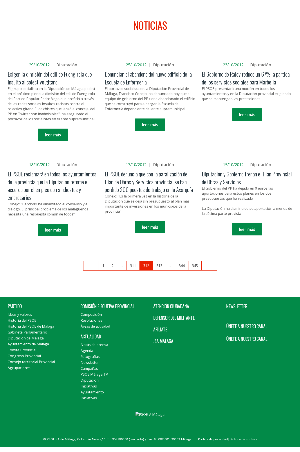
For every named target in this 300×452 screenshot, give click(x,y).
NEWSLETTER (236, 306)
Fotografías (90, 356)
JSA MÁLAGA (163, 341)
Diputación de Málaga (26, 338)
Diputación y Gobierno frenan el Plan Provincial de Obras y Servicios (247, 178)
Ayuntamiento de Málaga (28, 344)
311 (133, 265)
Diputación (66, 64)
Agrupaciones (19, 367)
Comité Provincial (22, 350)
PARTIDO (15, 306)
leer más (53, 134)
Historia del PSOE (22, 320)
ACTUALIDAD (91, 336)
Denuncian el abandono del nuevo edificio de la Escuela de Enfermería (148, 78)
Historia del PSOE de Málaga (31, 326)
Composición (91, 314)
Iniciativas (89, 386)
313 (159, 265)
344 (182, 265)
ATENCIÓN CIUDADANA (171, 306)
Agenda (87, 350)
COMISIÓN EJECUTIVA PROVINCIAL (107, 306)
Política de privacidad (213, 439)
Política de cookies (243, 439)
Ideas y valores (20, 314)
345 (195, 265)
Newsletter (90, 362)
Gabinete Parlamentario (27, 332)
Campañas (89, 368)
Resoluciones (91, 320)
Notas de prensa (94, 344)
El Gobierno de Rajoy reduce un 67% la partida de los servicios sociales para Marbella (246, 78)
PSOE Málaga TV (94, 374)
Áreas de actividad (95, 326)
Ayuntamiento (92, 392)
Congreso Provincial (24, 355)
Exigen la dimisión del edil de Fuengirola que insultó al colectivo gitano (50, 78)
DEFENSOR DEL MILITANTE (174, 317)
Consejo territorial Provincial (31, 361)
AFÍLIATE (160, 329)
